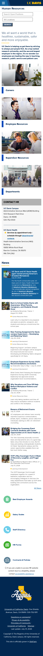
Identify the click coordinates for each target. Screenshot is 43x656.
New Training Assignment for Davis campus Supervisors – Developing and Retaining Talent (25, 334)
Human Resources (13, 8)
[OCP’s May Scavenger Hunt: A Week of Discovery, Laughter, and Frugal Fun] (6, 459)
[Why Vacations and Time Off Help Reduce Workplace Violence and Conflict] (6, 387)
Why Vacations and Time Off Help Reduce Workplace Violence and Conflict (24, 386)
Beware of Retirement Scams (23, 409)
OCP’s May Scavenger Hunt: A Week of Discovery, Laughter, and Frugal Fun (26, 458)
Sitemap (31, 626)
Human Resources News (20, 316)
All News (37, 488)
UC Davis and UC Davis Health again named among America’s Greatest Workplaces (24, 273)
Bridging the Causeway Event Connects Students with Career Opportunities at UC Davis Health (24, 430)
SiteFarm (33, 641)
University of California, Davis (16, 609)
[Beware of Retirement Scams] (6, 412)
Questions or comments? (21, 617)
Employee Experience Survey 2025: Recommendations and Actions (25, 362)
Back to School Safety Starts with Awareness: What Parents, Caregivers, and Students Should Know (24, 306)
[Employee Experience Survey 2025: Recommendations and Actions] (6, 364)
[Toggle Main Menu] (3, 3)
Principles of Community (21, 623)
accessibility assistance (24, 573)
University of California (16, 626)
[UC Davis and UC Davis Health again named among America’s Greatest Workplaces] (7, 274)
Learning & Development (20, 341)
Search (7, 24)
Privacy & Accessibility (21, 620)
